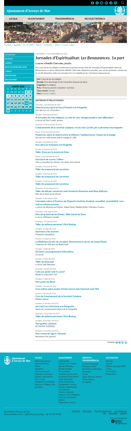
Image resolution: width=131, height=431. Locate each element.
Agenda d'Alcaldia (65, 366)
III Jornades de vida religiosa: (74, 117)
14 (23, 99)
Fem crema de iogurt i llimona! (50, 333)
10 (8, 99)
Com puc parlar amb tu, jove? (50, 271)
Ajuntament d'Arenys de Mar (28, 11)
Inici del (53, 144)
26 (15, 106)
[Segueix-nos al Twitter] (97, 2)
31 (8, 110)
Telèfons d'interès (42, 371)
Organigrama (63, 361)
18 (11, 103)
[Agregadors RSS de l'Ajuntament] (115, 2)
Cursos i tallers (68, 44)
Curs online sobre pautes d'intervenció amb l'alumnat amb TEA (67, 289)
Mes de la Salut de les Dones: (60, 214)
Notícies (9, 59)
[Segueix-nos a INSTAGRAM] (106, 2)
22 (26, 103)
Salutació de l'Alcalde (67, 363)
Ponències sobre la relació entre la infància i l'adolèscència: (75, 134)
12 (15, 99)
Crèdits (123, 413)
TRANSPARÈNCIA (64, 18)
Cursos (8, 71)
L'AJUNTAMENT (36, 18)
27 (19, 106)
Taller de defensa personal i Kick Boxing (55, 224)
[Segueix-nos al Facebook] (92, 2)
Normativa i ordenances (92, 369)
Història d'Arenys (42, 363)
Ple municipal (64, 371)
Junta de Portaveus (66, 381)
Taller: (52, 152)
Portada (7, 44)
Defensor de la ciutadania (68, 394)
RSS (104, 413)
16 (30, 99)
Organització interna (66, 402)
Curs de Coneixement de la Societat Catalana (58, 296)
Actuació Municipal (90, 363)
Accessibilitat (120, 411)
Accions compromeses (67, 387)
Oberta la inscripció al (61, 107)
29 (26, 106)
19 (15, 103)
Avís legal (87, 411)
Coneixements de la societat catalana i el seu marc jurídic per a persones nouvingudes (79, 127)
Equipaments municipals (45, 381)
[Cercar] (122, 2)
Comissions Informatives (68, 376)
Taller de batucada (44, 261)
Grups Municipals (65, 379)
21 (23, 103)
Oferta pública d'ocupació (88, 380)
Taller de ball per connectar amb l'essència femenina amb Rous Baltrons (71, 191)
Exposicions (10, 75)
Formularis (86, 371)
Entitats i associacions (44, 376)
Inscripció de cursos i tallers (49, 159)
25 (11, 106)
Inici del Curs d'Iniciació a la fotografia (54, 306)
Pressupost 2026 (89, 366)
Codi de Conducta (65, 392)
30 (30, 106)
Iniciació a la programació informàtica (54, 251)
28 (23, 106)
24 (8, 106)
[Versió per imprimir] (125, 342)
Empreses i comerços (43, 374)
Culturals (48, 44)
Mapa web (113, 413)
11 (11, 99)
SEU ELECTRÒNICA (95, 18)
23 (30, 103)
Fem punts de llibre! (45, 281)
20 (19, 103)
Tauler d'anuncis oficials (92, 376)
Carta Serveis (63, 389)
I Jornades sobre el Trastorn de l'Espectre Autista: (79, 202)
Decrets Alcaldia (65, 368)
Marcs (39, 44)
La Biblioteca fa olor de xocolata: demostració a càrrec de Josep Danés (71, 241)
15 (26, 99)
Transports (39, 368)
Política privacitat (103, 411)
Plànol (37, 366)
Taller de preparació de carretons (52, 169)
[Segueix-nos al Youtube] (101, 2)
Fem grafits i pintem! (46, 323)
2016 (57, 44)
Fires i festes (40, 379)
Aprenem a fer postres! (47, 231)
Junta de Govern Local (67, 374)
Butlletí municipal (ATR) (16, 67)
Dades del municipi (43, 361)
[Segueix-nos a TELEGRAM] (111, 2)
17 (8, 103)
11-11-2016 (28, 44)
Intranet (76, 411)
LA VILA (13, 18)
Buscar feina (11, 79)
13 (19, 99)
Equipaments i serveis (67, 384)
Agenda (17, 44)
